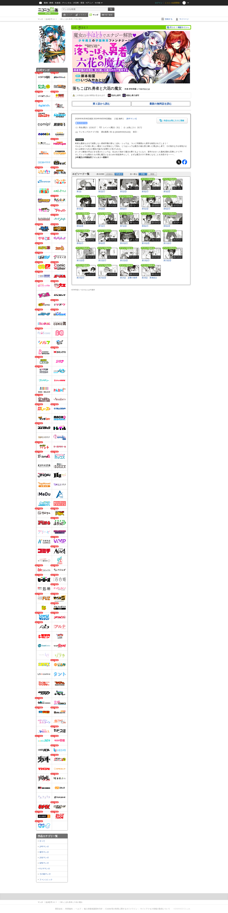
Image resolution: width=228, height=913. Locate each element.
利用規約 (69, 909)
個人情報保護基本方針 (93, 909)
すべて (42, 841)
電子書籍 (108, 15)
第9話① (80, 243)
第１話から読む (101, 103)
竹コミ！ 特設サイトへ (179, 27)
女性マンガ (44, 863)
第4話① (80, 209)
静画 (51, 3)
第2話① (101, 191)
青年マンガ (44, 852)
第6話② (80, 226)
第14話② (102, 278)
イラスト (82, 15)
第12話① (102, 260)
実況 (82, 3)
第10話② (146, 243)
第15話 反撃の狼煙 (128, 278)
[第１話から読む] (131, 83)
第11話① (167, 243)
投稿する (168, 19)
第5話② (145, 209)
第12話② (124, 260)
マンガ (95, 15)
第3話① (145, 191)
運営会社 (59, 909)
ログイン (158, 3)
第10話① (124, 243)
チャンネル (67, 3)
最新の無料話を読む (161, 103)
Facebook (184, 162)
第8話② (166, 226)
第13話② (167, 260)
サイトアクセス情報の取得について (155, 909)
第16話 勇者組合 (149, 278)
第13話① (146, 260)
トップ (69, 15)
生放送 (57, 3)
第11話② (80, 260)
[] (131, 119)
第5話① (123, 209)
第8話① (145, 226)
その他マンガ (45, 874)
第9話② (101, 243)
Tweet (178, 162)
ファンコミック (45, 880)
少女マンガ (44, 857)
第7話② (123, 226)
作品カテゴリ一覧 (48, 836)
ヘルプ (78, 909)
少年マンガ (44, 846)
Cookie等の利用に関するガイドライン (121, 909)
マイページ (184, 19)
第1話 (79, 191)
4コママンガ (44, 868)
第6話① (166, 209)
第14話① (80, 278)
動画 (46, 3)
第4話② (101, 209)
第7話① (101, 226)
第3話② (166, 191)
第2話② (123, 191)
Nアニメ (89, 3)
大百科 (76, 3)
